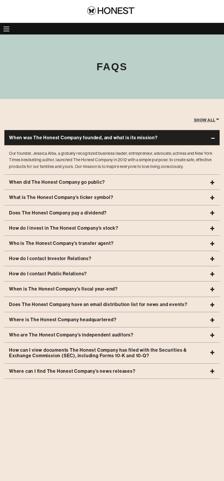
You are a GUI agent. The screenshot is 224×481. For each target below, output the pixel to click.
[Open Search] (6, 29)
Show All (205, 120)
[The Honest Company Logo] (112, 9)
